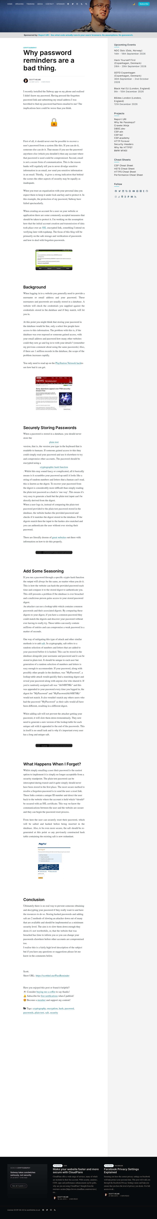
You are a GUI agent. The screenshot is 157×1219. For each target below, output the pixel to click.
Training (30, 4)
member (41, 1000)
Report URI (120, 119)
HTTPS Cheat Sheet (125, 171)
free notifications (49, 995)
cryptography (30, 48)
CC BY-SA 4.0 (19, 1210)
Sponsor (60, 4)
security (54, 1012)
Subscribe (144, 4)
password (69, 1008)
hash (61, 1008)
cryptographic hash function (54, 467)
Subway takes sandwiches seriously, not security (22, 1173)
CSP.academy (122, 138)
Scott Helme (35, 80)
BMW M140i (120, 150)
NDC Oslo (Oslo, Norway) (128, 50)
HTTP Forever (122, 141)
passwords (28, 1012)
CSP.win (118, 131)
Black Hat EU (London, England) (132, 88)
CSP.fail (118, 135)
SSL (44, 227)
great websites (59, 537)
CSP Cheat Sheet (123, 165)
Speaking (19, 4)
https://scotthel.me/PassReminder (52, 975)
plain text (54, 442)
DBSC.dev (119, 128)
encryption (52, 1008)
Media (40, 4)
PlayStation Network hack (68, 363)
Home (9, 4)
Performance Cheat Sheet (128, 175)
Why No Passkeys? (124, 122)
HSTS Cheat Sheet (124, 168)
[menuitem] (10, 4)
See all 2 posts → (19, 1186)
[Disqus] (54, 1049)
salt (43, 643)
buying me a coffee (46, 991)
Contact (50, 4)
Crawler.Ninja (121, 125)
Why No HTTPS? (123, 147)
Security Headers (123, 144)
